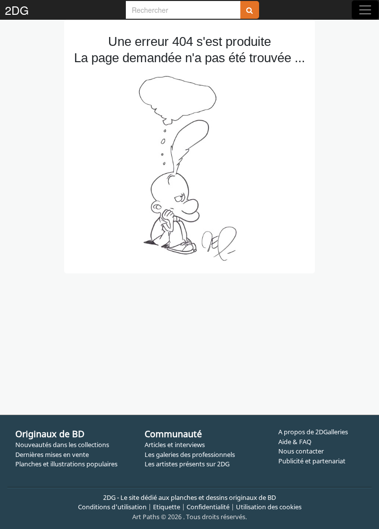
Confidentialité (208, 506)
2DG (17, 9)
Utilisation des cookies (269, 506)
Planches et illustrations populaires (66, 463)
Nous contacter (301, 451)
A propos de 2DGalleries (313, 431)
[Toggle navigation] (365, 10)
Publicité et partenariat (311, 460)
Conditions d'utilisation (112, 506)
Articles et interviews (175, 444)
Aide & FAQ (294, 441)
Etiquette (166, 506)
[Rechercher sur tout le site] (249, 10)
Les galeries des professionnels (190, 454)
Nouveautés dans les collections (62, 444)
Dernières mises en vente (52, 454)
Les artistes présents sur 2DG (187, 463)
